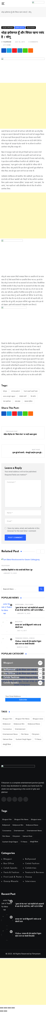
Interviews (19, 604)
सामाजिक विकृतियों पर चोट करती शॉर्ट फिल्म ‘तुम (16, 570)
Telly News (29, 604)
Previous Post (12, 431)
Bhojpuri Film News (22, 719)
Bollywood (6, 724)
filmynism (7, 42)
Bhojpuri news (38, 719)
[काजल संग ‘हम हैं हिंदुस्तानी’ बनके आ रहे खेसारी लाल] (7, 626)
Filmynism (35, 734)
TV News (38, 739)
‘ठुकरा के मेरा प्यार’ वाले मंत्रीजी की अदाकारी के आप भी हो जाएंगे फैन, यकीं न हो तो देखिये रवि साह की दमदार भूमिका (29, 610)
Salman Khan (7, 739)
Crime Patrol (15, 391)
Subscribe (23, 700)
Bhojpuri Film (7, 719)
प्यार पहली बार (7, 401)
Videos (32, 638)
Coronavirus (7, 729)
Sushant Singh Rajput (23, 739)
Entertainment (20, 729)
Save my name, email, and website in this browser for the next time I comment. (23, 529)
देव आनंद (33, 396)
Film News (25, 734)
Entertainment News (10, 734)
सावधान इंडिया (28, 401)
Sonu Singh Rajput (9, 396)
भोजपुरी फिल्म (7, 744)
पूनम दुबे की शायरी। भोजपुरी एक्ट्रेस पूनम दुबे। (27, 453)
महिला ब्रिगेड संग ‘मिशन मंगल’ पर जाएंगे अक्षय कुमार (20, 434)
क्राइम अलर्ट (22, 396)
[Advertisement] (23, 106)
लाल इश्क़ (17, 401)
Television (5, 565)
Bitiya (5, 391)
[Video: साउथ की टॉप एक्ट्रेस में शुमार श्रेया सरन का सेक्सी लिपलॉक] (7, 642)
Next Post (36, 449)
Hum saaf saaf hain (31, 391)
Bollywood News (34, 724)
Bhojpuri (18, 621)
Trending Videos (21, 638)
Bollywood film (19, 724)
